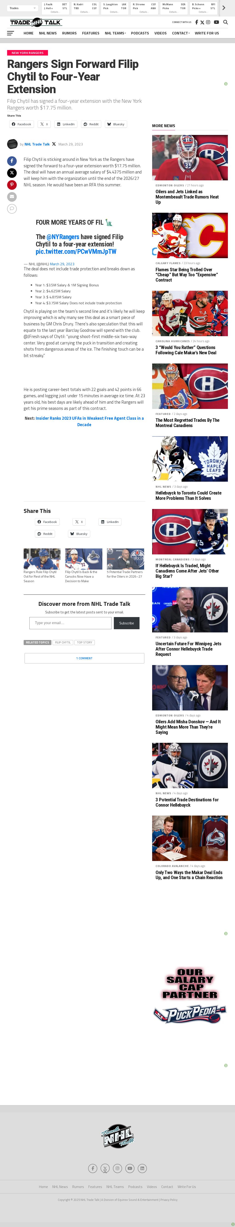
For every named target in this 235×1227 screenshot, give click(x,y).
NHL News (48, 33)
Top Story (84, 642)
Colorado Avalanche (172, 866)
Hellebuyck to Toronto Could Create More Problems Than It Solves (188, 495)
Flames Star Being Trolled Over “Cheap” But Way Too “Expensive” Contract (187, 275)
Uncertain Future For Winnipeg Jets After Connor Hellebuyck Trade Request (188, 649)
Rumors (69, 33)
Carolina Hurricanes (173, 341)
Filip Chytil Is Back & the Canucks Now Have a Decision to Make (81, 576)
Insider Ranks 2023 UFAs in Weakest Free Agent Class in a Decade (90, 421)
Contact (180, 33)
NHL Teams (114, 33)
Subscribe (126, 623)
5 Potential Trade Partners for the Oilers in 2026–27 (125, 574)
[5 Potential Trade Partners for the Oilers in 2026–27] (125, 559)
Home (29, 33)
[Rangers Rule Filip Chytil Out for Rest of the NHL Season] (42, 559)
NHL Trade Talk (37, 144)
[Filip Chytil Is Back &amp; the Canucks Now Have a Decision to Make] (83, 559)
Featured (163, 414)
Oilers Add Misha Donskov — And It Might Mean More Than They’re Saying (188, 727)
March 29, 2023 (62, 264)
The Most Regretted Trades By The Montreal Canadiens (187, 423)
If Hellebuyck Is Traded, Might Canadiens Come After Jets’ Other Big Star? (187, 571)
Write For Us (207, 33)
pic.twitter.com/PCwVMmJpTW (76, 251)
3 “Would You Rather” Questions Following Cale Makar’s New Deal (186, 350)
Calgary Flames (168, 263)
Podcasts (140, 33)
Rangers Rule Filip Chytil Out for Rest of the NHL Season (40, 576)
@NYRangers (63, 237)
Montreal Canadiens (172, 559)
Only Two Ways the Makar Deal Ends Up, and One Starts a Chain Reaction (189, 875)
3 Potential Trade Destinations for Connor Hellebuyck (187, 802)
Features (90, 33)
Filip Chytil (63, 642)
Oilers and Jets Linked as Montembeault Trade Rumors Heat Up (187, 197)
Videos (160, 33)
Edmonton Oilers (170, 185)
